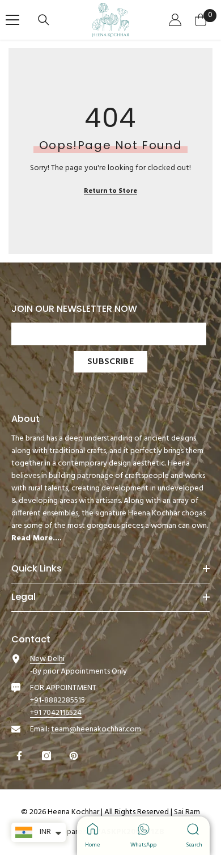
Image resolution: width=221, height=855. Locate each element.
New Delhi (47, 659)
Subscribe (110, 361)
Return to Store (110, 191)
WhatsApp (144, 844)
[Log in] (176, 20)
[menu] (12, 20)
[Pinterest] (75, 756)
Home (92, 844)
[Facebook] (20, 756)
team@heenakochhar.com (96, 729)
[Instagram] (48, 756)
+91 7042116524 (56, 712)
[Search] (45, 20)
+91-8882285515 (57, 700)
